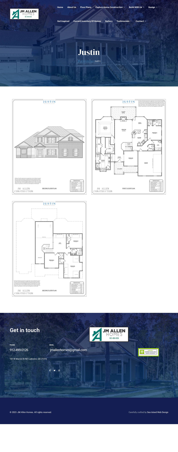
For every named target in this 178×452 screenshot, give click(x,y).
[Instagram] (59, 370)
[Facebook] (50, 370)
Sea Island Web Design (157, 412)
